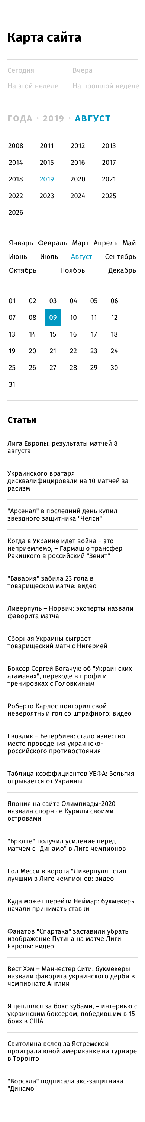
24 (114, 351)
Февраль (52, 243)
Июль (49, 257)
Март (80, 243)
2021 (109, 179)
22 (73, 351)
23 (93, 351)
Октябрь (22, 270)
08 (32, 318)
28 (73, 368)
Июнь (18, 257)
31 (12, 384)
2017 (109, 162)
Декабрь (122, 270)
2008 (15, 146)
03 (53, 301)
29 (93, 368)
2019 (54, 118)
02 (32, 301)
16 (73, 334)
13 (12, 334)
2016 (78, 162)
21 (53, 351)
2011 (47, 146)
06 (114, 301)
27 (53, 368)
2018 (16, 179)
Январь (21, 243)
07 (12, 318)
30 (114, 368)
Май (129, 243)
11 (94, 318)
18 (114, 334)
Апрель (106, 243)
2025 (109, 196)
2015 (47, 162)
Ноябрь (72, 270)
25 (12, 368)
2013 (109, 146)
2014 (16, 162)
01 (12, 301)
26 (32, 368)
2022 (16, 196)
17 (94, 334)
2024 (78, 196)
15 (53, 334)
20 (32, 351)
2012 (78, 146)
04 (73, 301)
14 (32, 334)
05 (93, 301)
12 (114, 318)
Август (93, 118)
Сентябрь (120, 257)
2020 (78, 179)
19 (12, 351)
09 (53, 318)
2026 (16, 213)
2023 (47, 196)
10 (73, 318)
